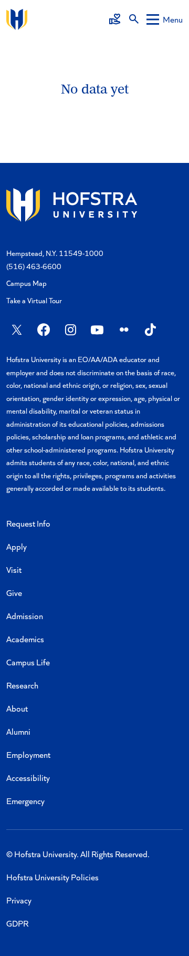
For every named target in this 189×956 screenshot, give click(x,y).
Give (14, 592)
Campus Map (26, 283)
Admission (24, 615)
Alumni (18, 731)
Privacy (19, 900)
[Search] (134, 19)
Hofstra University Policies (52, 876)
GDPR (17, 923)
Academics (25, 638)
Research (22, 685)
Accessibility (28, 777)
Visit (14, 569)
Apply (16, 546)
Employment (28, 754)
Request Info (28, 523)
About (17, 708)
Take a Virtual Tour (34, 300)
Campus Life (28, 661)
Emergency (25, 800)
